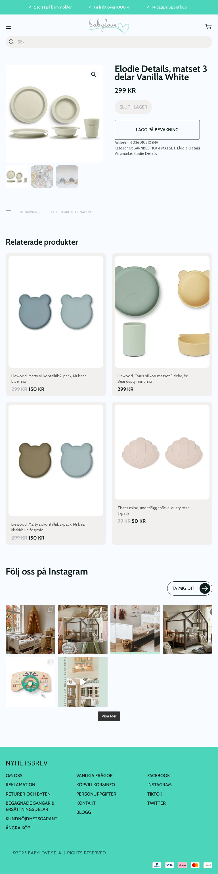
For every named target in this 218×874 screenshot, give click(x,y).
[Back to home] (109, 26)
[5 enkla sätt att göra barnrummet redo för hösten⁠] (135, 629)
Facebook (158, 775)
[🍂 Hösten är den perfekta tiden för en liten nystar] (30, 629)
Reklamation (20, 784)
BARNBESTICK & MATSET (154, 148)
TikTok (154, 794)
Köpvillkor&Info (95, 784)
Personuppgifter (96, 794)
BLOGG (83, 812)
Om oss (14, 775)
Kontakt (86, 803)
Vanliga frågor (94, 775)
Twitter (156, 803)
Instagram (159, 784)
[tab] (8, 209)
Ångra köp (18, 828)
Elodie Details (188, 148)
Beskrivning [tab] (29, 212)
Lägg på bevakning (157, 129)
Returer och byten (28, 794)
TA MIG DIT (183, 588)
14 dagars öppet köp (169, 7)
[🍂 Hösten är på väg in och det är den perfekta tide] (83, 629)
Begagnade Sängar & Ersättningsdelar (30, 806)
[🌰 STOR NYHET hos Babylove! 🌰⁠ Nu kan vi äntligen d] (188, 629)
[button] (8, 26)
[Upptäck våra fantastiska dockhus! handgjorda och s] (83, 682)
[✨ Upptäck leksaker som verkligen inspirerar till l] (30, 682)
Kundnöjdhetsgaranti (32, 818)
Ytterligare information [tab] (71, 212)
